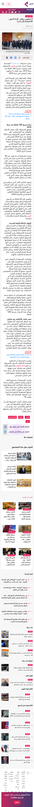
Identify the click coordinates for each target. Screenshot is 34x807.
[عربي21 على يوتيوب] (12, 12)
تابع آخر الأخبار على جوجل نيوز (19, 427)
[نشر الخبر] (7, 57)
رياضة (23, 781)
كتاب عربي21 (17, 775)
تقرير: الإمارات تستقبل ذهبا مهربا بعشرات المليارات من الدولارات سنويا (10, 483)
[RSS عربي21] (3, 12)
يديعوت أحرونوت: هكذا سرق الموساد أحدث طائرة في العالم (15, 589)
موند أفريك (15, 63)
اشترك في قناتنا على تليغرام (19, 432)
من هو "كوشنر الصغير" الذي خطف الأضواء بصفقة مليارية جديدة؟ (20, 738)
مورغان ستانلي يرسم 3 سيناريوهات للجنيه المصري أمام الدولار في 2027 (20, 715)
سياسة (30, 665)
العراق (5, 778)
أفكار (18, 784)
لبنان (6, 790)
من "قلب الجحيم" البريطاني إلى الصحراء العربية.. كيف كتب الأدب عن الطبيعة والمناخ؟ (14, 581)
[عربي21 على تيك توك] (6, 12)
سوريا (5, 783)
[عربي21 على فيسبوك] (19, 12)
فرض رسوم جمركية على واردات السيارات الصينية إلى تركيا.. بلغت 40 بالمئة (17, 116)
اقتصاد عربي (12, 9)
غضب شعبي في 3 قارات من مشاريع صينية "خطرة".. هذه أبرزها (22, 645)
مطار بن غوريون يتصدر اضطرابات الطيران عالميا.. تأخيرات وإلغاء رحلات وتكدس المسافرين (14, 613)
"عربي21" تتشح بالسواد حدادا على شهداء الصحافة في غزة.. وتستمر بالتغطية (21, 683)
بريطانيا (5, 785)
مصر (6, 787)
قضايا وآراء (16, 778)
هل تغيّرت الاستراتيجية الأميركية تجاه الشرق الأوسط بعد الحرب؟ (15, 620)
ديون (27, 421)
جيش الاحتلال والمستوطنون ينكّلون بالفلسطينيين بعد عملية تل (23, 669)
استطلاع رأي (17, 787)
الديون (13, 66)
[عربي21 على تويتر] (16, 12)
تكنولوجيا (11, 779)
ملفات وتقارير (23, 786)
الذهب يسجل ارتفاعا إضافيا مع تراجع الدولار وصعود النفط (25, 515)
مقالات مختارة (17, 781)
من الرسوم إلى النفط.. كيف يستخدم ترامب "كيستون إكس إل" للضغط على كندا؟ (25, 561)
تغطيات (23, 776)
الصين (29, 216)
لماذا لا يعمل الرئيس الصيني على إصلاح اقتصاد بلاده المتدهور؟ (17, 355)
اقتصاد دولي (21, 9)
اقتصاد (29, 9)
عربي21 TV (10, 774)
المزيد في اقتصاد (27, 497)
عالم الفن (11, 776)
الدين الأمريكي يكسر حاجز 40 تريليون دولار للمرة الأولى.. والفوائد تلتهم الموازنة (10, 561)
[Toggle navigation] (9, 4)
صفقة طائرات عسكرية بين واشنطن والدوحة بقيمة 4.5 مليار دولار (9, 538)
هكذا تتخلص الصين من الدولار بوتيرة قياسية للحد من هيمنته (21, 654)
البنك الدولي (20, 366)
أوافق (17, 802)
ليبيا (6, 780)
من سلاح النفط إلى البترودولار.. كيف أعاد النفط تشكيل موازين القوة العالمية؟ (14, 597)
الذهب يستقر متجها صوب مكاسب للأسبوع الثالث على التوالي (9, 515)
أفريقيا (29, 83)
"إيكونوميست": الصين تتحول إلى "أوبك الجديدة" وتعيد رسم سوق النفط (20, 749)
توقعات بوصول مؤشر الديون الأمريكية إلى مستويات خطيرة (21, 635)
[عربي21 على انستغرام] (9, 12)
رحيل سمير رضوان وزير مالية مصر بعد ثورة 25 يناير (20, 761)
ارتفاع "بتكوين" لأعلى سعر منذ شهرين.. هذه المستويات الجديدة (25, 538)
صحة (12, 781)
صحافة (23, 783)
